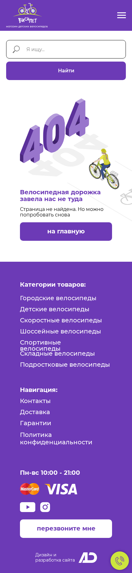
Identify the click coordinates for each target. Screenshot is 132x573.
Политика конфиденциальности (56, 438)
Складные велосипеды (57, 353)
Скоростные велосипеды (61, 320)
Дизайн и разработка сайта (55, 557)
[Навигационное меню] (121, 15)
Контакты (35, 401)
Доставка (35, 412)
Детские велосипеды (54, 309)
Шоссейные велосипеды (60, 331)
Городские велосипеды (58, 298)
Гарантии (35, 423)
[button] (66, 528)
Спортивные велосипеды (40, 345)
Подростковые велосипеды (65, 364)
